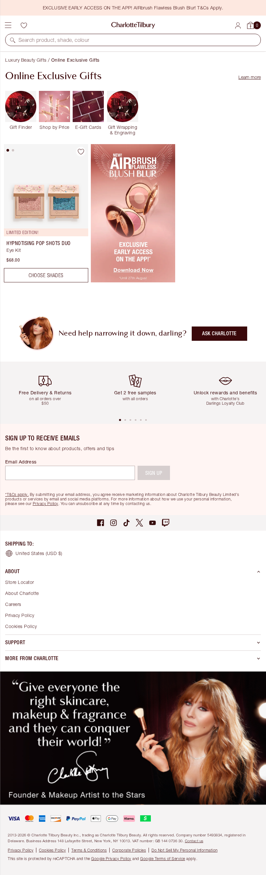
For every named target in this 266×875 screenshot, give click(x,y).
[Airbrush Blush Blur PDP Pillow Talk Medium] (133, 280)
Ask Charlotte (219, 333)
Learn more (249, 77)
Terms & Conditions (89, 850)
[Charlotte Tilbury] (133, 25)
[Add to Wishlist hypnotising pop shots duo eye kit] (81, 151)
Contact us (194, 841)
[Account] (238, 25)
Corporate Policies (129, 850)
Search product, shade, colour (54, 40)
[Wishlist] (23, 25)
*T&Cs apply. (17, 494)
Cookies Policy (21, 626)
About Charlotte (22, 593)
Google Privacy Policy (111, 858)
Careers (13, 604)
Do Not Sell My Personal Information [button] (184, 850)
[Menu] (8, 25)
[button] (12, 40)
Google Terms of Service (162, 858)
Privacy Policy (45, 503)
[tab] (7, 150)
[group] (48, 389)
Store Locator (19, 582)
